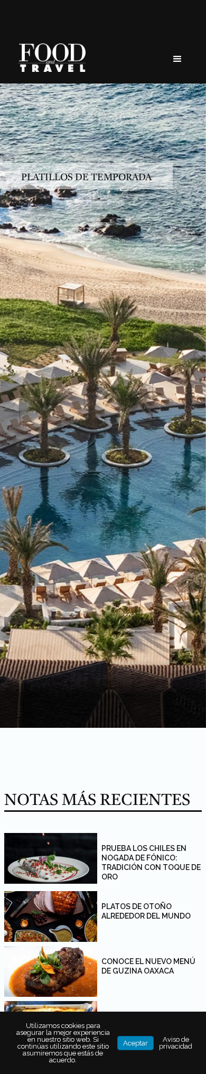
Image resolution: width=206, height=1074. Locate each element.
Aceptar (135, 1043)
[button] (177, 59)
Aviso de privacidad (175, 1042)
